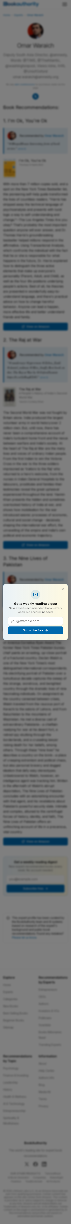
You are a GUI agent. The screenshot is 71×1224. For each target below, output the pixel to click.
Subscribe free (33, 630)
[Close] (63, 588)
